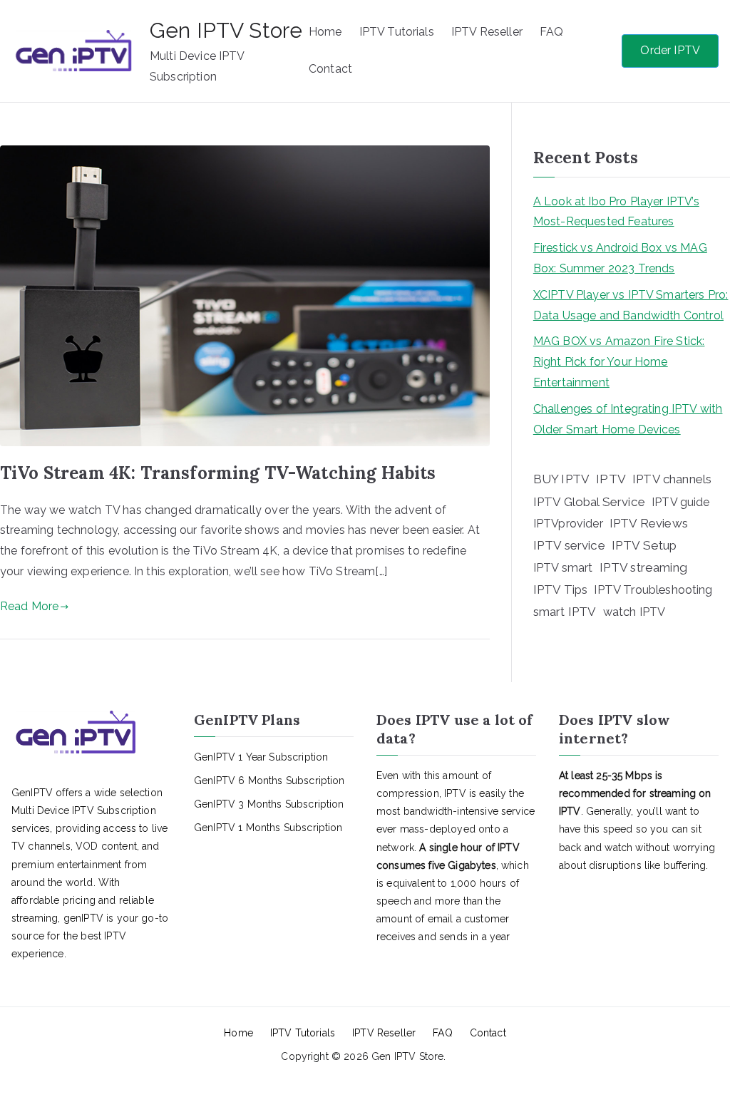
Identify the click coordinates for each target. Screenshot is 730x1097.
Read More (29, 606)
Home (325, 31)
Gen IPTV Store (226, 30)
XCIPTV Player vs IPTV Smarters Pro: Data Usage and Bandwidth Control (631, 305)
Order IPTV (670, 50)
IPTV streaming (643, 567)
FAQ (551, 31)
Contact (330, 69)
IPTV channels (671, 479)
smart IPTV (565, 611)
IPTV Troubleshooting (653, 589)
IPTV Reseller (487, 31)
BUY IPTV (561, 479)
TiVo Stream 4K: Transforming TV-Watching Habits (218, 473)
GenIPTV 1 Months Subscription (268, 827)
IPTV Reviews (649, 523)
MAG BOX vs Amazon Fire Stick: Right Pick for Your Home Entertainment (619, 361)
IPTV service (569, 545)
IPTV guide (681, 502)
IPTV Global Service (589, 502)
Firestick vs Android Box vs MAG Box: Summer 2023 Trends (620, 258)
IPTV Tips (560, 589)
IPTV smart (563, 568)
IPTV (611, 479)
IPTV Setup (644, 545)
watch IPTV (634, 612)
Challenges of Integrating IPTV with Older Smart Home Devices (628, 419)
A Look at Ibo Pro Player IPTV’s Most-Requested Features (616, 212)
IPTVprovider (568, 523)
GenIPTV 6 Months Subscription (269, 780)
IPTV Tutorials (396, 31)
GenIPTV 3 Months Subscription (269, 804)
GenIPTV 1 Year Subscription (261, 757)
